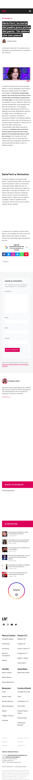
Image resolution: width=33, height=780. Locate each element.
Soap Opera (22, 663)
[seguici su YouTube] (12, 624)
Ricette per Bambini (21, 724)
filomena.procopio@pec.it (13, 757)
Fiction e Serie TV (24, 649)
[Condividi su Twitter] (17, 254)
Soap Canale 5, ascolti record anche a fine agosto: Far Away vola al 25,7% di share (18, 540)
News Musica (6, 677)
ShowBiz (5, 669)
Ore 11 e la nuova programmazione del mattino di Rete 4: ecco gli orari (17, 573)
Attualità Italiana (7, 639)
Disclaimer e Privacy (23, 738)
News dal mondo (23, 673)
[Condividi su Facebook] (4, 254)
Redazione (5, 742)
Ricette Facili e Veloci (23, 712)
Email (6, 328)
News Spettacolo (8, 682)
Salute (4, 711)
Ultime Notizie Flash (8, 490)
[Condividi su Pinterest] (26, 254)
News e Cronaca (8, 635)
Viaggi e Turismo (8, 716)
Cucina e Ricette (24, 688)
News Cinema (7, 673)
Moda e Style (6, 697)
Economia (5, 649)
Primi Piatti (21, 706)
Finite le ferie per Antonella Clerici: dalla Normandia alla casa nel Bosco (18, 533)
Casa (4, 692)
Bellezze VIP (22, 639)
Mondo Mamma (7, 701)
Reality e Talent (23, 658)
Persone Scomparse (6, 654)
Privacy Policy (21, 745)
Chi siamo (4, 738)
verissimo (5, 261)
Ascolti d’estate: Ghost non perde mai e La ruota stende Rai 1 (19, 548)
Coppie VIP (21, 644)
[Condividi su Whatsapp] (22, 254)
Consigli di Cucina (24, 692)
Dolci (19, 697)
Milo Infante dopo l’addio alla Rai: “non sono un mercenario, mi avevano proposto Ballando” (19, 557)
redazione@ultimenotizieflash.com (17, 755)
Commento (8, 291)
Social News (22, 669)
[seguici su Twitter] (16, 624)
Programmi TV (7, 18)
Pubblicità (4, 745)
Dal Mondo (6, 644)
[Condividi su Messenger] (8, 254)
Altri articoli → (6, 397)
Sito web (7, 338)
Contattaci (20, 742)
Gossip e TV (22, 635)
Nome (7, 317)
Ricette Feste (22, 718)
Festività (5, 720)
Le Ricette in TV (23, 701)
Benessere (6, 688)
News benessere (8, 706)
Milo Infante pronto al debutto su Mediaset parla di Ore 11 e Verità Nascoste (19, 565)
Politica (4, 660)
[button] (30, 11)
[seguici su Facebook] (3, 624)
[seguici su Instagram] (7, 624)
